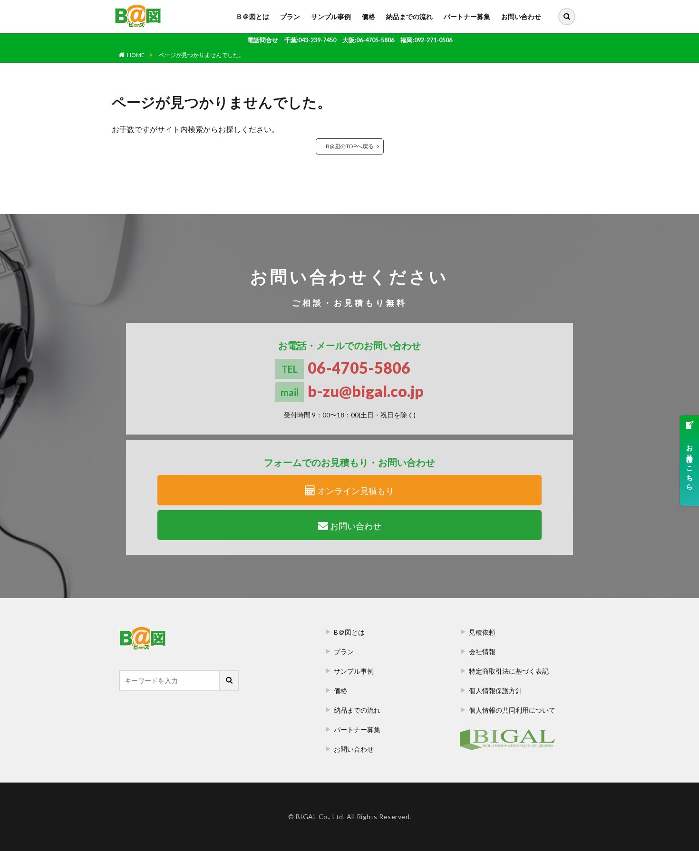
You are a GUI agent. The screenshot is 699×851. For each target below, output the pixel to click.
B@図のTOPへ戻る (350, 146)
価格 (368, 16)
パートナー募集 (467, 16)
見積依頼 (482, 632)
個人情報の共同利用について (512, 710)
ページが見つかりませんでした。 (201, 54)
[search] (566, 16)
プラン (290, 16)
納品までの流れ (409, 16)
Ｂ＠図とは (252, 16)
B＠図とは (349, 632)
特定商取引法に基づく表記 (509, 671)
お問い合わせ (521, 16)
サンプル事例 (331, 16)
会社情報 (482, 652)
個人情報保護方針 (495, 691)
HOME (136, 54)
